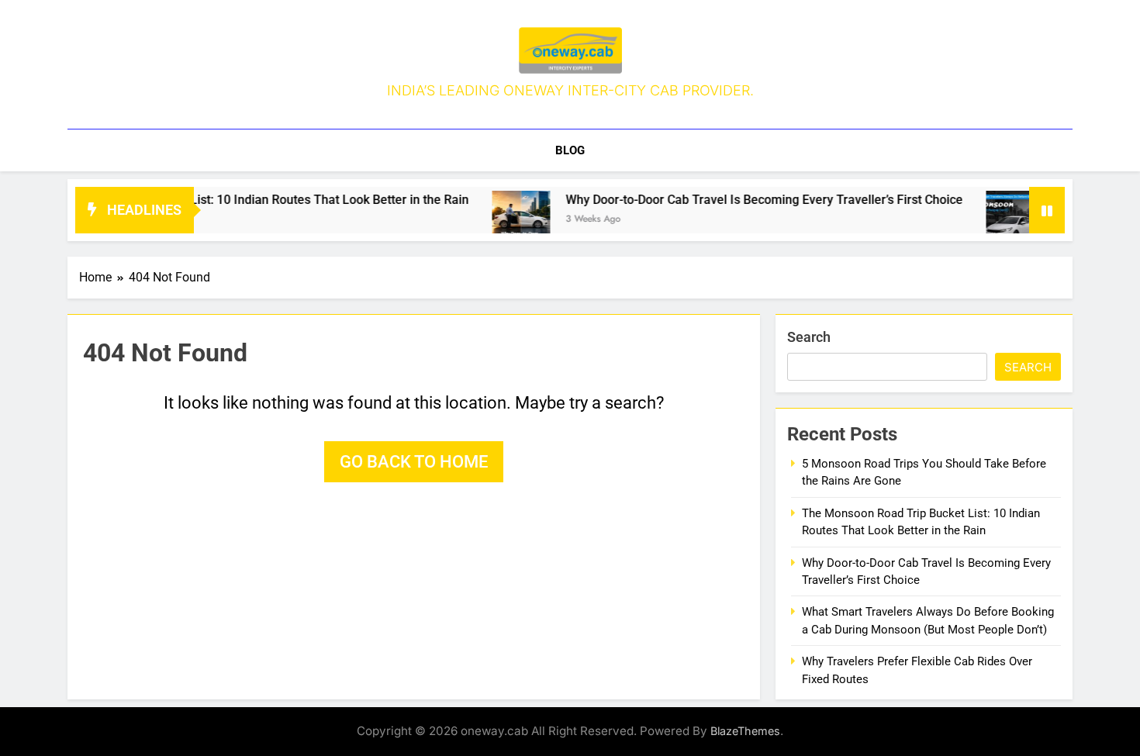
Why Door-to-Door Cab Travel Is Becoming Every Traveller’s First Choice (744, 199)
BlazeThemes (745, 730)
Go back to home (414, 461)
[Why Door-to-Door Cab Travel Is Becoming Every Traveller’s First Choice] (501, 220)
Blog (570, 150)
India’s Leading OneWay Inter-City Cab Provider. (570, 90)
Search (809, 337)
